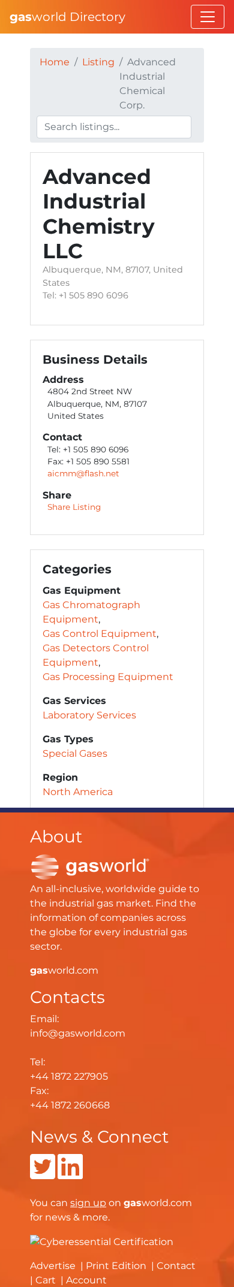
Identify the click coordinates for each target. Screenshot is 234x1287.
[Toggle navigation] (207, 17)
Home (55, 62)
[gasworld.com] (90, 866)
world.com (64, 970)
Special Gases (75, 753)
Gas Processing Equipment (108, 676)
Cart (45, 1280)
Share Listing (74, 507)
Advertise (53, 1265)
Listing (98, 62)
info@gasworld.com (77, 1033)
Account (86, 1280)
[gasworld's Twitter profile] (42, 1174)
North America (78, 791)
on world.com (131, 1203)
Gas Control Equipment (100, 633)
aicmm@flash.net (83, 473)
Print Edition (116, 1265)
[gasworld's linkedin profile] (70, 1174)
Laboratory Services (89, 715)
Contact (176, 1265)
